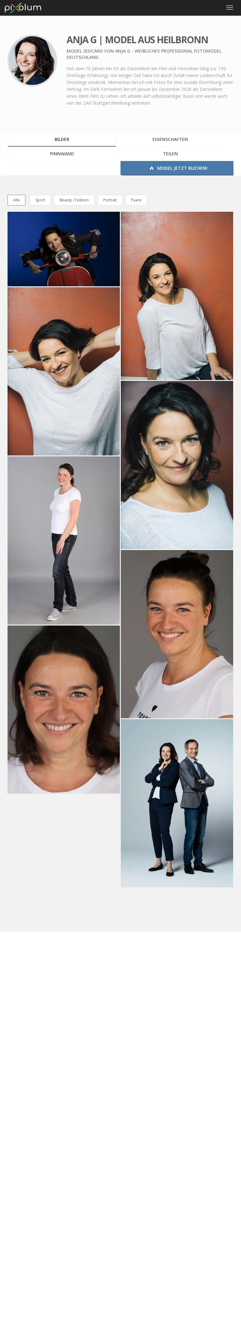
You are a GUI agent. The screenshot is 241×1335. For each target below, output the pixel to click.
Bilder (62, 139)
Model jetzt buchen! (181, 168)
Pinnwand (62, 154)
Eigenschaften (170, 139)
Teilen (170, 154)
